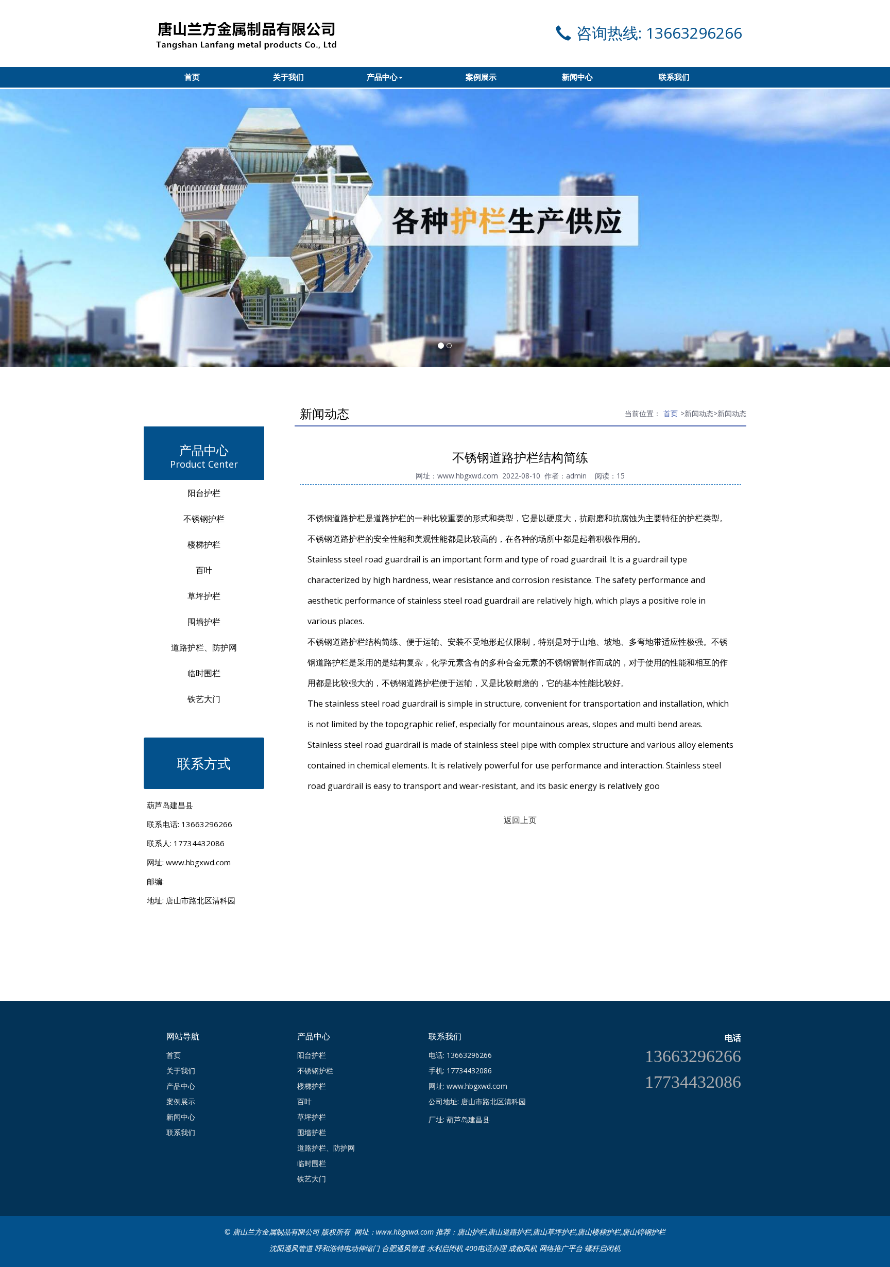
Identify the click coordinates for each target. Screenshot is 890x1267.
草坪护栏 (203, 596)
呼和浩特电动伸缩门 (347, 1248)
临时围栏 (203, 673)
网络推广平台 (561, 1248)
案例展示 (481, 77)
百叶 (204, 570)
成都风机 (522, 1248)
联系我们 (674, 77)
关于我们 (288, 77)
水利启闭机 (445, 1248)
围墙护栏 (203, 621)
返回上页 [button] (520, 820)
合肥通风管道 (403, 1248)
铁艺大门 (203, 699)
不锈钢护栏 (204, 518)
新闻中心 (577, 77)
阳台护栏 (203, 493)
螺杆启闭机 (603, 1248)
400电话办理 (485, 1248)
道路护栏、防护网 (204, 647)
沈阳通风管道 (291, 1248)
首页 (192, 77)
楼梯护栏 (203, 544)
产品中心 (382, 77)
